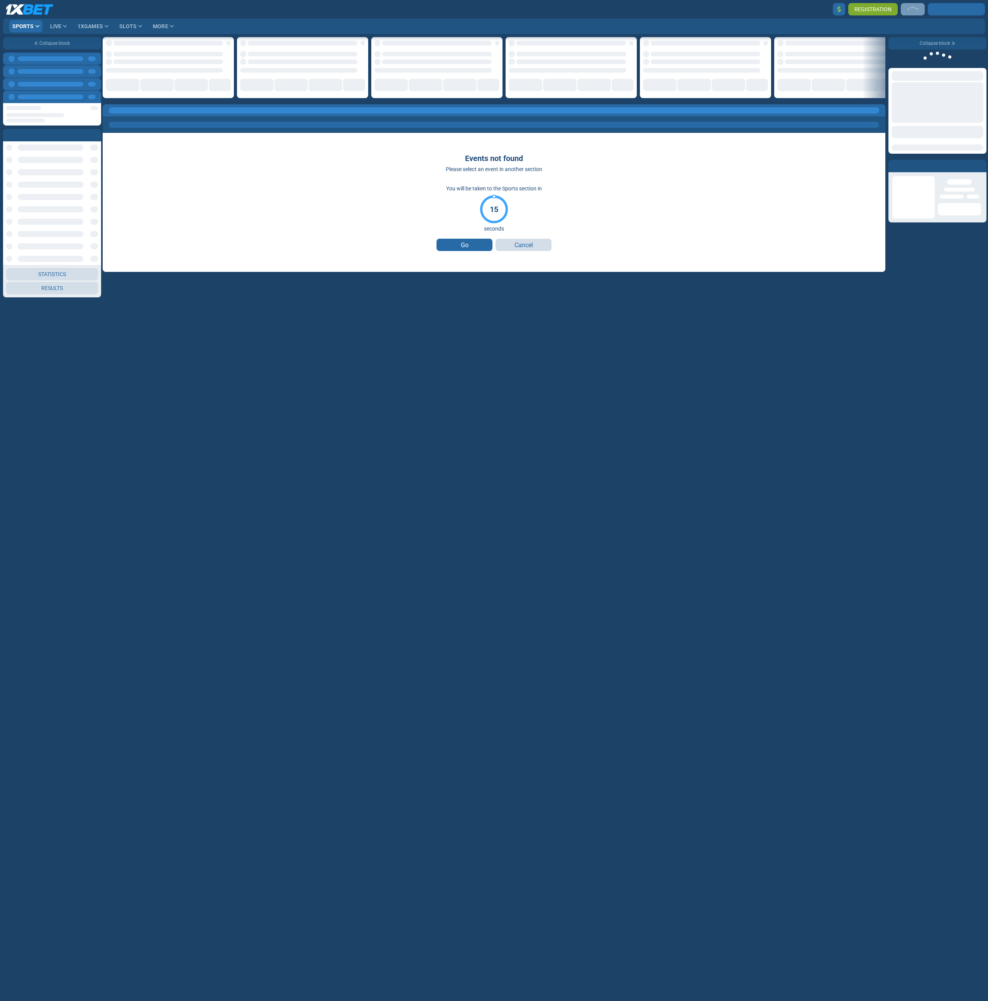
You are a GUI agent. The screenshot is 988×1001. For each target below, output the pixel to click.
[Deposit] (839, 9)
